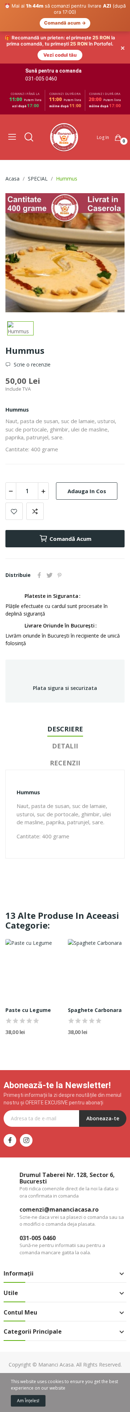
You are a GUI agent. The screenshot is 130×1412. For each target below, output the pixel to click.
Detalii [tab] (65, 713)
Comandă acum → (65, 23)
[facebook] (10, 1108)
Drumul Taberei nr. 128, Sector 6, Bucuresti (67, 1146)
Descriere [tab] (65, 696)
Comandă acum (70, 506)
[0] (118, 105)
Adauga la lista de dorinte (14, 479)
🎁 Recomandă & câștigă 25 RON (45, 1371)
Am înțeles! (28, 1401)
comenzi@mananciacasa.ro (59, 1177)
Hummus (17, 377)
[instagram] (26, 1108)
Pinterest (60, 543)
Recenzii (65, 730)
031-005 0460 (41, 46)
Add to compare (35, 479)
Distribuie (39, 543)
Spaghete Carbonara (95, 977)
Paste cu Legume (28, 977)
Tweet (49, 543)
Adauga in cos (87, 458)
